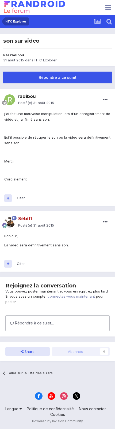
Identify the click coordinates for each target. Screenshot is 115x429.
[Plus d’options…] (105, 100)
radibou (17, 55)
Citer (21, 198)
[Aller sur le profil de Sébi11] (9, 222)
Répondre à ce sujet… (34, 323)
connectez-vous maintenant (71, 296)
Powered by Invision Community (57, 421)
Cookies (57, 414)
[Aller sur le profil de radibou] (9, 99)
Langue (12, 408)
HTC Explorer (45, 60)
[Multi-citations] (8, 198)
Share (29, 351)
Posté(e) (36, 103)
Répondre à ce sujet (57, 77)
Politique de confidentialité (50, 408)
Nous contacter (92, 408)
